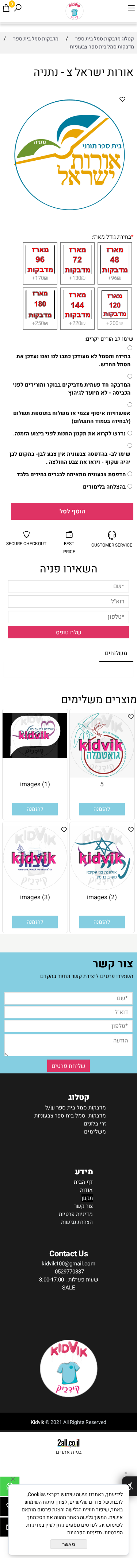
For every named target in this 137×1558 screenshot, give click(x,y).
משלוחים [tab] (116, 653)
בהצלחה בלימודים (104, 487)
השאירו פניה (69, 569)
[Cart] (5, 8)
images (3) (35, 897)
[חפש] (17, 8)
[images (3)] (35, 889)
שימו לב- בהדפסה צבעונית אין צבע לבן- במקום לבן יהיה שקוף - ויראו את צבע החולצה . (69, 458)
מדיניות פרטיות (76, 1214)
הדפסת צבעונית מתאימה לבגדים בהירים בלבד (71, 474)
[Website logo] (74, 11)
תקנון (87, 1198)
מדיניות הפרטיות (84, 1533)
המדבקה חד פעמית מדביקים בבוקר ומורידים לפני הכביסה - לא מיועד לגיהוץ (71, 389)
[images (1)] (35, 756)
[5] (102, 776)
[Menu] (131, 8)
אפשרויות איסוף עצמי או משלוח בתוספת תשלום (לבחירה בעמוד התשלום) (71, 417)
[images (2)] (102, 889)
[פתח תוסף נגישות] (129, 1486)
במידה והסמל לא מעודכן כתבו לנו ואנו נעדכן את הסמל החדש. (73, 360)
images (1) (35, 784)
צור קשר (83, 1206)
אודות (86, 1190)
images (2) (102, 897)
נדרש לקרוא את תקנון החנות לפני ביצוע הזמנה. (69, 434)
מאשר (68, 1544)
